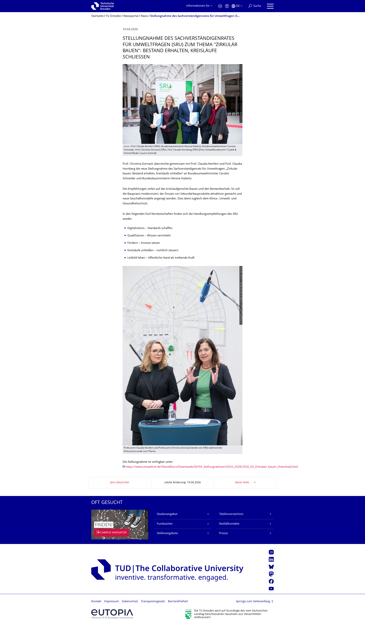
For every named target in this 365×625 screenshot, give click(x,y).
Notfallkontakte (229, 524)
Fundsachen (165, 524)
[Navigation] (270, 6)
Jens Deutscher (119, 482)
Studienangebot (167, 514)
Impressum (111, 601)
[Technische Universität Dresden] (102, 6)
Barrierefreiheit (178, 601)
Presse (223, 533)
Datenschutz (130, 601)
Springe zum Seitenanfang (253, 601)
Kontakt (96, 601)
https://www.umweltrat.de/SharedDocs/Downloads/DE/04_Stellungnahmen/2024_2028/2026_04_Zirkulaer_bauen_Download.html (212, 467)
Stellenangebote (167, 533)
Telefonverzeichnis (231, 514)
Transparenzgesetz (153, 601)
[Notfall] (220, 6)
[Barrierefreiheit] (227, 6)
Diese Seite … (243, 482)
